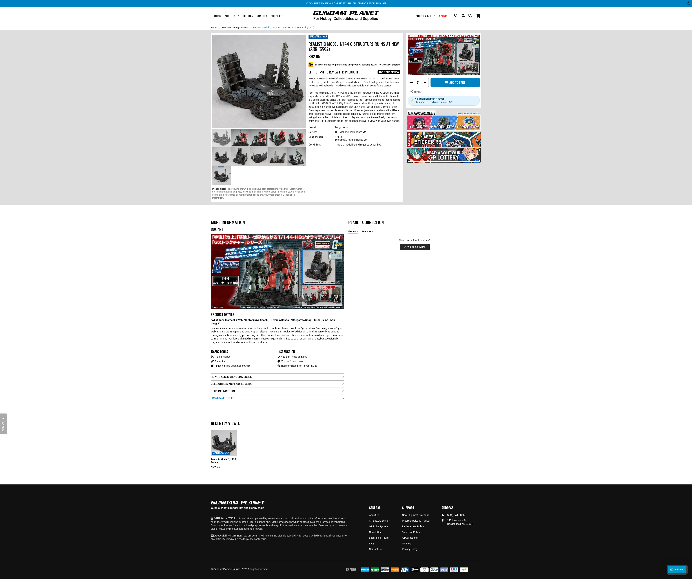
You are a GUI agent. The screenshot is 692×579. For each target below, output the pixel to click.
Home (214, 27)
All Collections (410, 537)
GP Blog (406, 543)
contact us (260, 539)
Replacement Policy (413, 526)
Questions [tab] (367, 232)
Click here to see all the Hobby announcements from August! (346, 3)
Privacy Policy (410, 549)
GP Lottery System (379, 520)
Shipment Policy (411, 532)
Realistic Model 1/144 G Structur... (223, 461)
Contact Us (375, 549)
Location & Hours (379, 537)
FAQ (371, 543)
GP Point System (378, 526)
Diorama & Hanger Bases (235, 27)
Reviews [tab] (353, 232)
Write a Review (417, 247)
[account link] (463, 16)
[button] (478, 16)
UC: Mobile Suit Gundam (348, 132)
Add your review (389, 72)
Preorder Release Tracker (416, 520)
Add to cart (457, 82)
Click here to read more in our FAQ (433, 102)
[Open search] (456, 16)
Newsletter (375, 532)
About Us (374, 515)
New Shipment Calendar (415, 515)
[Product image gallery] (259, 81)
